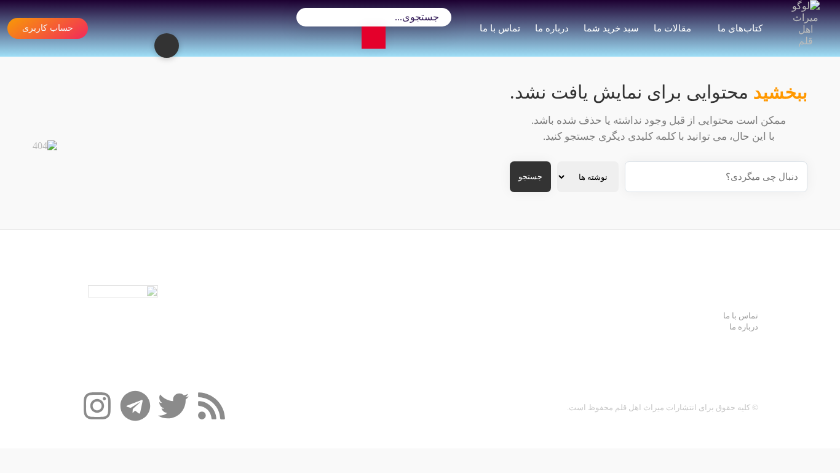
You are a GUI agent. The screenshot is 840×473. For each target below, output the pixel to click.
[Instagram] (97, 405)
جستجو (530, 176)
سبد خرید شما (611, 28)
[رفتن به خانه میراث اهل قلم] (808, 28)
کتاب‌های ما (739, 28)
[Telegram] (135, 405)
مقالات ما (672, 28)
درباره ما (552, 28)
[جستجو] (374, 37)
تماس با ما (500, 28)
